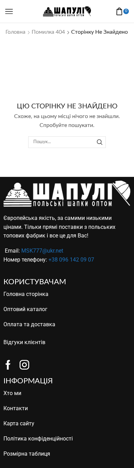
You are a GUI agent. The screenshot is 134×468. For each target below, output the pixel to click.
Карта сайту (18, 423)
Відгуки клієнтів (24, 342)
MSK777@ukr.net (42, 250)
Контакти (15, 408)
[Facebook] (8, 365)
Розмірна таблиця (26, 453)
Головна (15, 32)
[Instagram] (24, 365)
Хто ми (12, 393)
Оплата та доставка (29, 324)
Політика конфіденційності (38, 438)
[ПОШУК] (99, 142)
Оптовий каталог (25, 309)
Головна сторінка (25, 294)
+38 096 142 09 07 (71, 259)
